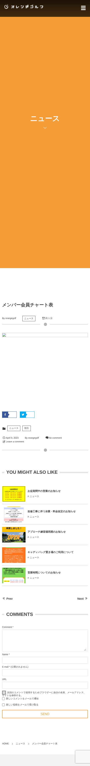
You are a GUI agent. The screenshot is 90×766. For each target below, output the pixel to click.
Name (5, 654)
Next (80, 598)
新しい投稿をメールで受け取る (22, 705)
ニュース (28, 318)
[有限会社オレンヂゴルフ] (23, 6)
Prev (9, 598)
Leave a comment (15, 442)
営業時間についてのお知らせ (44, 572)
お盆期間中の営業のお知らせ (44, 490)
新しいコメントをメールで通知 (22, 698)
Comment (7, 627)
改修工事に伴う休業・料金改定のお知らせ (52, 511)
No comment (55, 438)
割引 (26, 428)
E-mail (5, 667)
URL (4, 679)
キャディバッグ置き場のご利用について (51, 552)
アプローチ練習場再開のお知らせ (47, 531)
